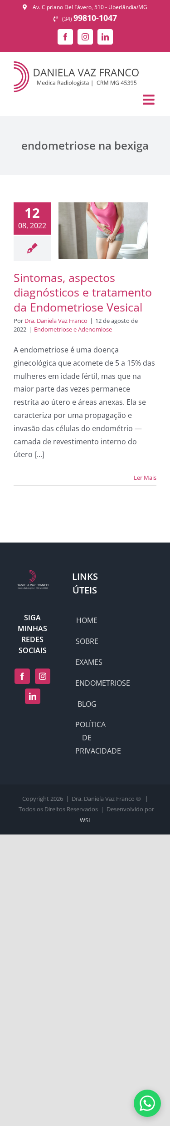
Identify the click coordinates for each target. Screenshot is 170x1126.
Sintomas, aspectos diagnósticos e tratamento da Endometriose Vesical (83, 292)
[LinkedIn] (32, 696)
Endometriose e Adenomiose (73, 329)
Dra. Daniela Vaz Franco (55, 321)
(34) (89, 19)
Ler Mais (145, 477)
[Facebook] (22, 676)
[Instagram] (42, 676)
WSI (85, 820)
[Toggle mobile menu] (149, 99)
